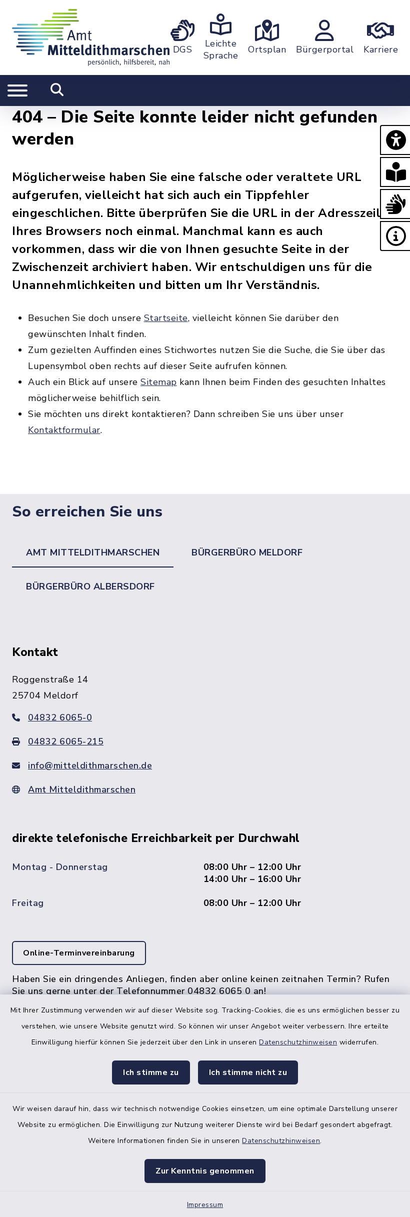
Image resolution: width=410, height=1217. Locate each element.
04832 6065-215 (66, 742)
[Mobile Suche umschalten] (57, 90)
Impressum (205, 1205)
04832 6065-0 (60, 718)
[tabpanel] (205, 841)
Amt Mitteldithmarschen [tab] (93, 552)
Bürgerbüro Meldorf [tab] (247, 552)
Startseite (166, 318)
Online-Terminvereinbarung (79, 953)
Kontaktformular (64, 430)
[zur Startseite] (91, 37)
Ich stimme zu (151, 1072)
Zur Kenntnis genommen (205, 1171)
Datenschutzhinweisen (298, 1042)
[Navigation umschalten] (17, 90)
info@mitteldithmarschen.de (90, 766)
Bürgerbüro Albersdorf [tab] (90, 586)
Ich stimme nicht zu (248, 1072)
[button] (395, 140)
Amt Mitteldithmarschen (82, 790)
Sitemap (158, 382)
